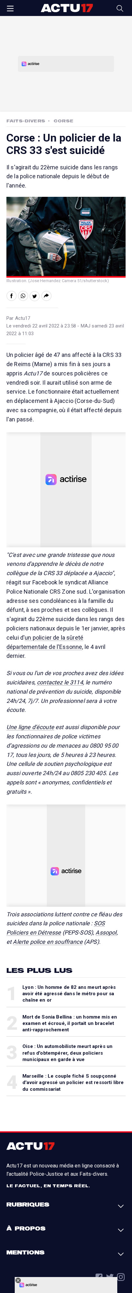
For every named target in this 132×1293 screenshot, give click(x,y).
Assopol (105, 932)
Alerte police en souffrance (47, 941)
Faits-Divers (25, 120)
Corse (63, 120)
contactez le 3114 (60, 682)
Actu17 (67, 8)
